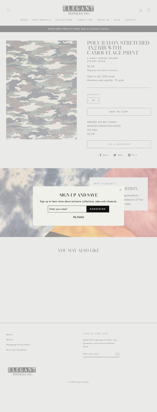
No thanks (78, 217)
